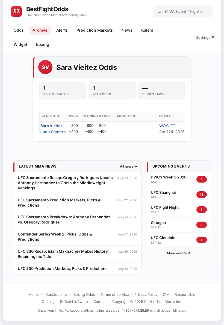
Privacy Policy (145, 294)
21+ (166, 294)
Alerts (62, 30)
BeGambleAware (74, 301)
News (127, 30)
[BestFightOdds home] (16, 11)
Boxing (42, 44)
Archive (40, 30)
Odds (19, 30)
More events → (179, 253)
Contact (100, 301)
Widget (20, 44)
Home (34, 294)
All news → (128, 166)
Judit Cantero (53, 131)
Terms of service (115, 294)
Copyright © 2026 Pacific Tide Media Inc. (147, 301)
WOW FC (167, 125)
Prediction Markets (94, 30)
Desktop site (56, 294)
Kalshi (147, 30)
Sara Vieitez (51, 125)
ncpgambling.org (173, 310)
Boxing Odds (84, 294)
